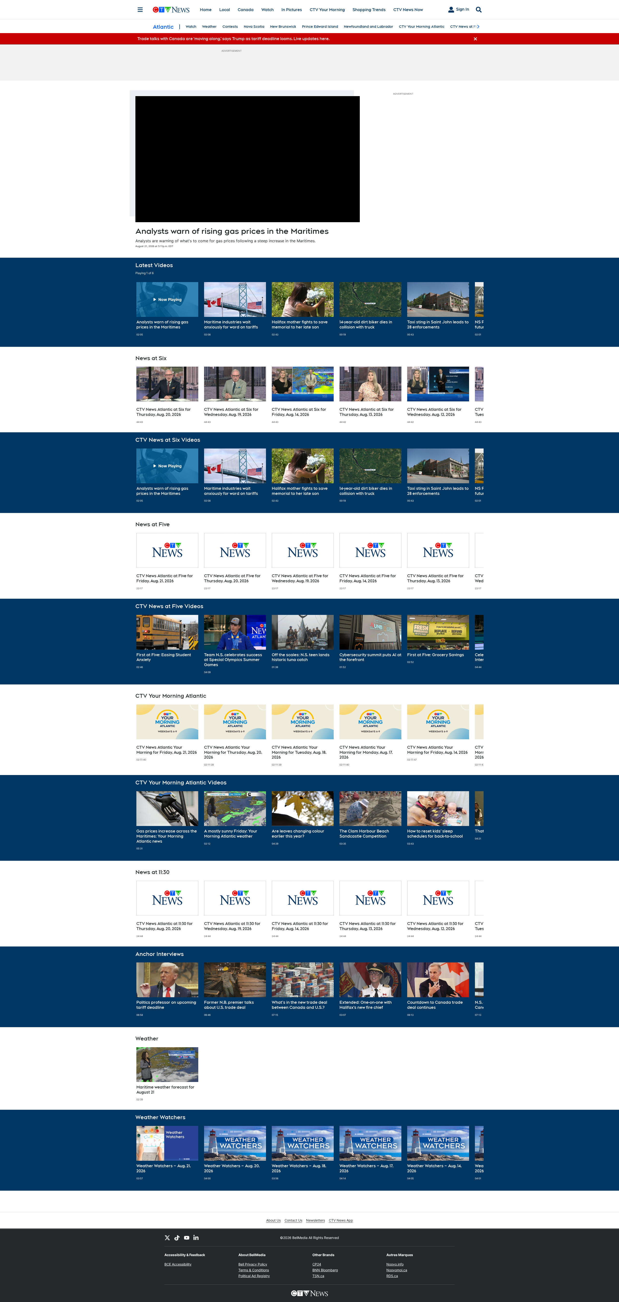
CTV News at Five (465, 26)
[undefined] (167, 309)
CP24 (316, 1264)
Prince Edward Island (320, 26)
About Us (273, 1220)
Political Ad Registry (254, 1276)
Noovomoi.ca (396, 1270)
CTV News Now (408, 9)
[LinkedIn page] (196, 1237)
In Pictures (291, 9)
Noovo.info (395, 1264)
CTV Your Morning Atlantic (421, 26)
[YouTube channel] (187, 1237)
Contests (230, 26)
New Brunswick (283, 26)
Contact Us (293, 1220)
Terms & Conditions (253, 1270)
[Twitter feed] (167, 1237)
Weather (209, 26)
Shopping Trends (369, 9)
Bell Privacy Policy (252, 1264)
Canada (246, 9)
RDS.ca (392, 1276)
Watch (267, 9)
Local (224, 9)
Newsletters (315, 1220)
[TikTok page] (177, 1237)
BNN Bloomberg (325, 1270)
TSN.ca (318, 1276)
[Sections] (140, 9)
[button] (474, 309)
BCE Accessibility (178, 1264)
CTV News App (341, 1220)
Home (206, 9)
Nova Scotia (254, 26)
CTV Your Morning (327, 9)
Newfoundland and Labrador (368, 26)
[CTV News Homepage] (171, 10)
